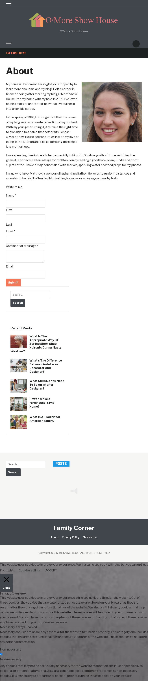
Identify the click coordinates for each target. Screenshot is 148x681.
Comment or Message (22, 246)
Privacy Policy (71, 537)
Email (10, 231)
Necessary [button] (7, 627)
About (55, 537)
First (9, 210)
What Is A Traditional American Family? (44, 419)
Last (9, 224)
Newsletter (90, 537)
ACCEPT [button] (51, 570)
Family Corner (74, 528)
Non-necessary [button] (10, 649)
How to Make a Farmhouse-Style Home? (41, 402)
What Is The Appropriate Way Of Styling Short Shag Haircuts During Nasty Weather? (35, 344)
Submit (13, 282)
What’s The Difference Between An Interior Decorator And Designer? (45, 366)
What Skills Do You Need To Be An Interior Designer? (46, 384)
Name (11, 195)
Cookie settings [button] (30, 570)
